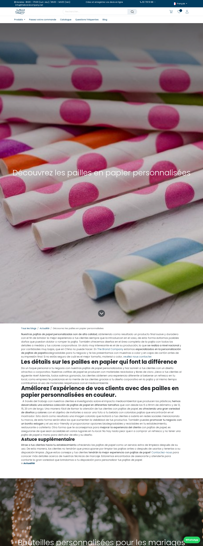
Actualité (44, 328)
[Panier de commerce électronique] (171, 11)
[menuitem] (20, 19)
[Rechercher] (132, 11)
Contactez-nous (161, 452)
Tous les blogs (28, 328)
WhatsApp (192, 539)
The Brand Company (110, 349)
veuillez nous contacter (137, 356)
